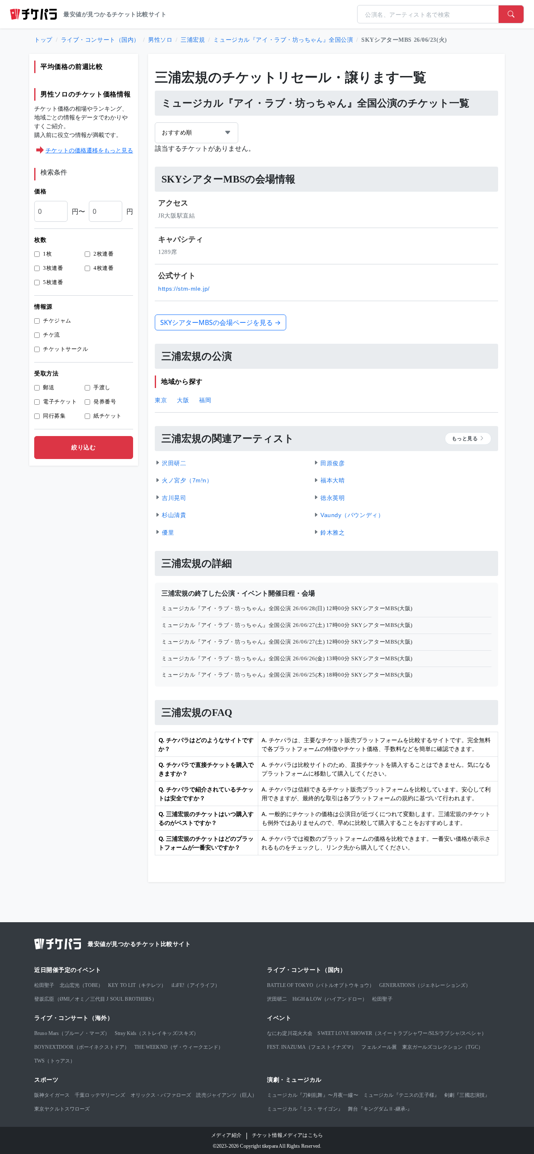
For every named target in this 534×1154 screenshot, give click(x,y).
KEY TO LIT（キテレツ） (137, 985)
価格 (40, 191)
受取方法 (46, 373)
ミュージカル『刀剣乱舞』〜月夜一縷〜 (312, 1095)
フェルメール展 (379, 1047)
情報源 (43, 307)
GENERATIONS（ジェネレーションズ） (425, 985)
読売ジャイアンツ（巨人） (226, 1095)
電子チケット (60, 401)
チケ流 (51, 335)
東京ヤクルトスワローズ (62, 1109)
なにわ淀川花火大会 (289, 1033)
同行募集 (54, 416)
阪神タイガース (52, 1095)
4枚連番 (103, 268)
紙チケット (107, 416)
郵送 (48, 387)
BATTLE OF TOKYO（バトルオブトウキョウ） (320, 985)
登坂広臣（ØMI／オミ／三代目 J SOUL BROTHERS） (95, 999)
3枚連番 (53, 268)
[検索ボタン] (511, 14)
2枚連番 (103, 254)
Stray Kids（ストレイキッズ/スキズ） (157, 1033)
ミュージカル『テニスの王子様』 (401, 1095)
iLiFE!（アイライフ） (195, 985)
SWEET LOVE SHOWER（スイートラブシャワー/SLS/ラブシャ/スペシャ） (401, 1033)
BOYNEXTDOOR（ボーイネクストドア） (81, 1047)
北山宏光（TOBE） (81, 985)
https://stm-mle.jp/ (184, 288)
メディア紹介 (226, 1135)
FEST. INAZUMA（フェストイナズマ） (311, 1047)
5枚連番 (53, 282)
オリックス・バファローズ (161, 1095)
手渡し (102, 387)
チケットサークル (65, 349)
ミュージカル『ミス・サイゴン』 (305, 1109)
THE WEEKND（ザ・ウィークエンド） (178, 1047)
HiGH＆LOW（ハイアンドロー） (330, 999)
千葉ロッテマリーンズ (100, 1095)
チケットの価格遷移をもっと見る (89, 150)
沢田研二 (277, 999)
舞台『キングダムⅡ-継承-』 (380, 1109)
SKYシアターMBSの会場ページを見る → (220, 322)
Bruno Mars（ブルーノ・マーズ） (72, 1033)
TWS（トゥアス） (54, 1061)
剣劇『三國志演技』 (467, 1095)
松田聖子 (44, 985)
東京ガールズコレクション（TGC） (443, 1047)
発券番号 (104, 401)
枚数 (40, 240)
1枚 (47, 254)
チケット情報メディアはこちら (287, 1135)
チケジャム (57, 320)
